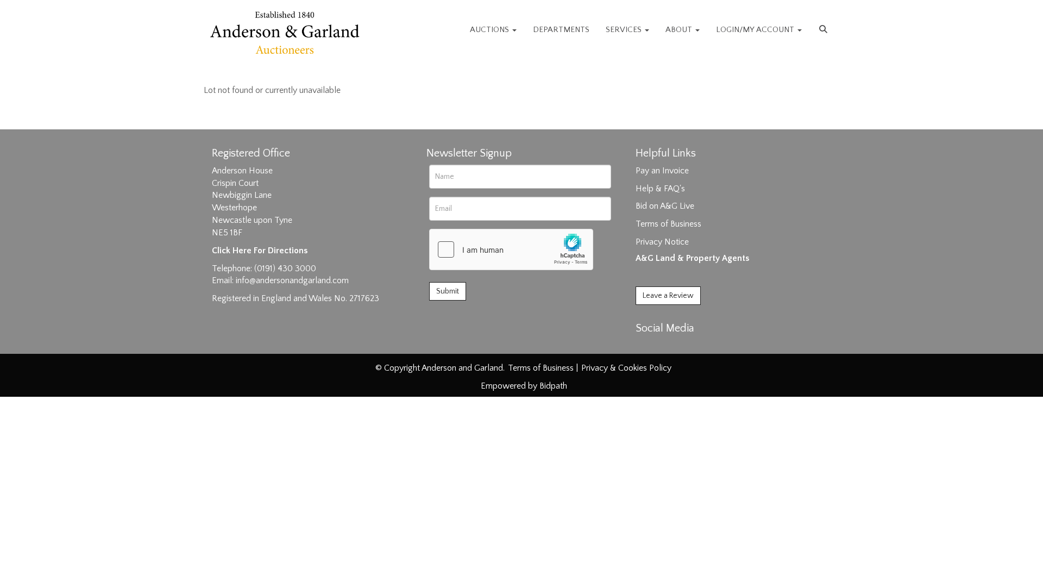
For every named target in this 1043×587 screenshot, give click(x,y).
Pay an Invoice (662, 171)
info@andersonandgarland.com (292, 280)
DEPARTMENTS (561, 29)
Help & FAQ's (660, 188)
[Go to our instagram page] (691, 347)
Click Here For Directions (259, 250)
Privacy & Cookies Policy (626, 368)
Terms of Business (668, 224)
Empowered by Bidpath (524, 386)
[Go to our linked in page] (668, 347)
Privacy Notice (662, 242)
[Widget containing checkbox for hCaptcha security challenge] (511, 249)
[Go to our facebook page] (646, 347)
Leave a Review (668, 295)
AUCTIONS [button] (490, 29)
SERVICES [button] (625, 29)
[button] (824, 29)
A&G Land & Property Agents (692, 258)
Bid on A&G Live (665, 206)
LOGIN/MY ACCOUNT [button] (756, 29)
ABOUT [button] (679, 29)
